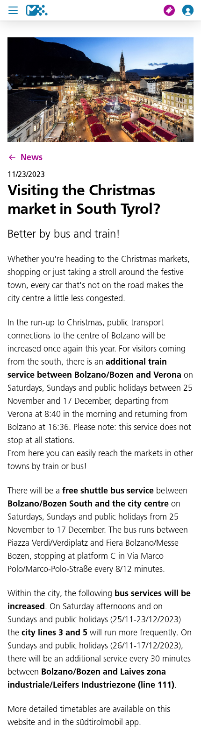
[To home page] (37, 10)
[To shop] (173, 10)
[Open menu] (13, 10)
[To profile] (191, 10)
